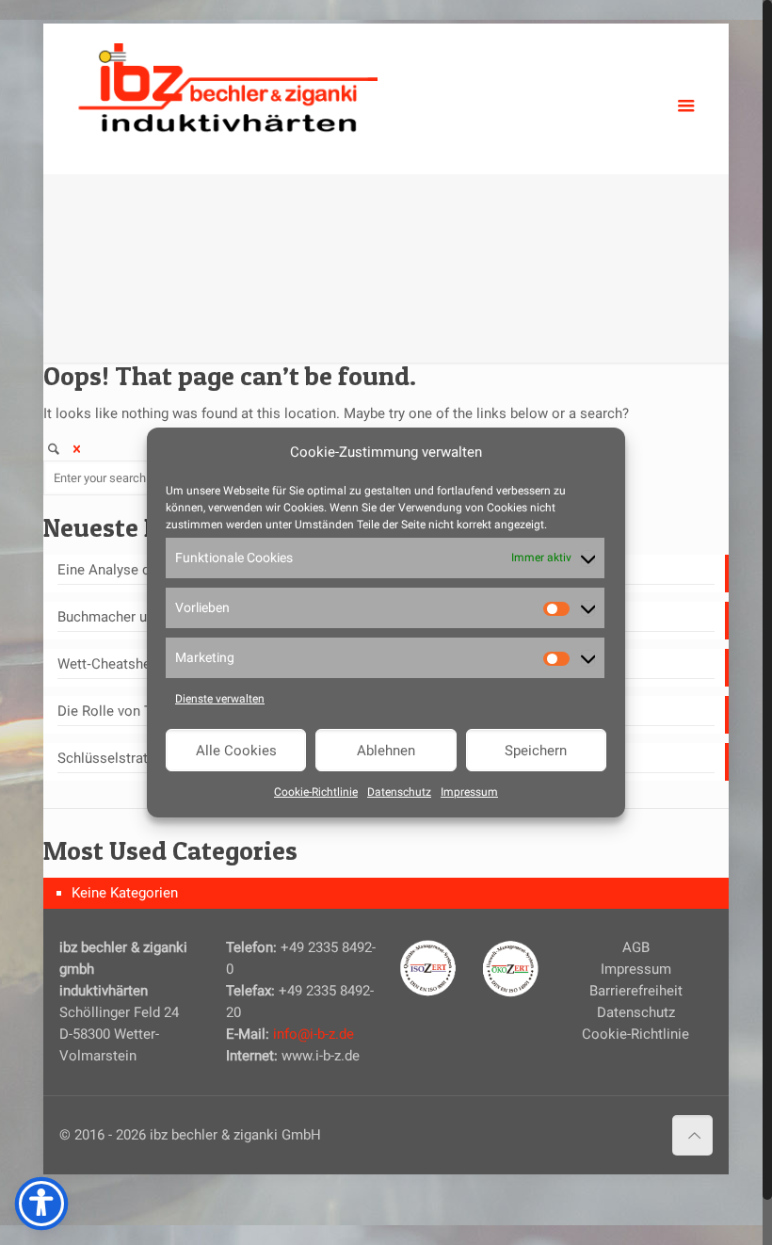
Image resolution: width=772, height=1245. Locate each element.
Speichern (536, 750)
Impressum (469, 792)
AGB (636, 947)
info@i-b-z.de (313, 1034)
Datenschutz (399, 792)
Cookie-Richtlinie (316, 792)
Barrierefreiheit (636, 990)
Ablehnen (386, 750)
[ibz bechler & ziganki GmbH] (228, 85)
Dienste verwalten (220, 698)
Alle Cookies (236, 750)
